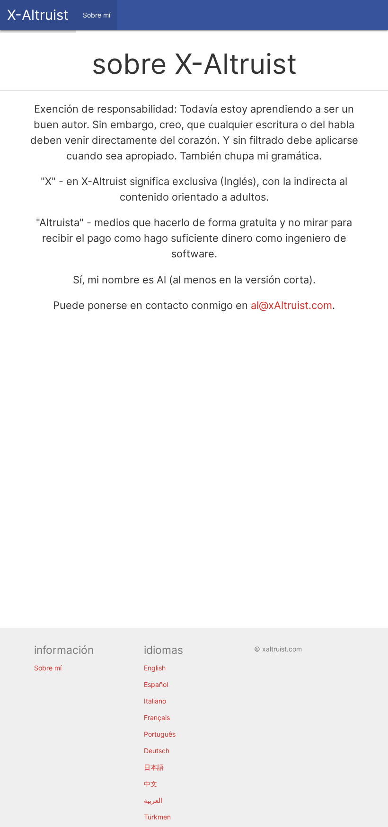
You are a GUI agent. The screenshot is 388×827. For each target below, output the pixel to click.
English (155, 668)
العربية (153, 800)
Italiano (155, 701)
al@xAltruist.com (291, 305)
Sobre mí (48, 668)
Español (156, 684)
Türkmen (157, 817)
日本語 (154, 767)
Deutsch (156, 751)
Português (160, 734)
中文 (150, 784)
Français (157, 717)
